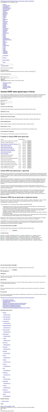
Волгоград (5, 12)
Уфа (4, 18)
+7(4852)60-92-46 (6, 392)
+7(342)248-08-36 (6, 396)
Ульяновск (5, 51)
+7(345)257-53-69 (6, 361)
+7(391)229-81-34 (6, 383)
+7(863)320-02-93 (6, 331)
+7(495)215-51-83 (6, 314)
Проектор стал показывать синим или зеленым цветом (14, 303)
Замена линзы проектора (6, 151)
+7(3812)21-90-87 (6, 379)
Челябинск (5, 19)
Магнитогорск (6, 38)
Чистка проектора (4, 153)
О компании (5, 55)
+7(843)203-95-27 (6, 357)
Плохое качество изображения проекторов (12, 306)
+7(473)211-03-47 (6, 353)
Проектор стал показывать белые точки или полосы (14, 304)
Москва (4, 4)
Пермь (4, 24)
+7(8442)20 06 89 (6, 344)
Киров (4, 35)
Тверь (4, 48)
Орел (4, 40)
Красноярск (5, 21)
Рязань (4, 44)
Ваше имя (2, 76)
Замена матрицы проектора (6, 147)
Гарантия (5, 85)
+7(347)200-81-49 (6, 370)
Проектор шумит (6, 302)
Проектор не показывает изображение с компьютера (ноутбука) (16, 307)
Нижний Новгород (7, 7)
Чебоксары (5, 53)
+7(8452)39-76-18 (6, 387)
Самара (4, 11)
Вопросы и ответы (7, 87)
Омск (5, 2)
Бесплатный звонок (4, 70)
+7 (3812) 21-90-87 (5, 65)
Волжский (5, 30)
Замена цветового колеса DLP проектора (9, 144)
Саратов (4, 22)
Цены (4, 62)
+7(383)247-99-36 (6, 336)
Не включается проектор (8, 299)
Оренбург (5, 42)
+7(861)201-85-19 (6, 349)
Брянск (4, 27)
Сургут (4, 47)
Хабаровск (5, 52)
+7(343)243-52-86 (6, 323)
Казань (4, 15)
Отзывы (4, 57)
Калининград (6, 32)
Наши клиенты (6, 60)
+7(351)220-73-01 (6, 374)
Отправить (15, 230)
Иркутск (5, 364)
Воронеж (5, 14)
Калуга (4, 34)
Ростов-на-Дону (6, 9)
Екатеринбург (6, 6)
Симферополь (6, 45)
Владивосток (6, 28)
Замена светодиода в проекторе (7, 148)
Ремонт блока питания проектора (8, 150)
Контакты (5, 88)
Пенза (4, 43)
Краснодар (5, 13)
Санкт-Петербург (6, 5)
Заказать (2, 79)
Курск (4, 36)
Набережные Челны (7, 39)
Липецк (4, 37)
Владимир (5, 29)
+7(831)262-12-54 (6, 327)
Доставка (5, 83)
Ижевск (4, 31)
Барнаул (4, 26)
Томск (4, 49)
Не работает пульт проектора (9, 300)
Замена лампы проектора (6, 145)
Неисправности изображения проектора (11, 305)
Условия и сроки (6, 86)
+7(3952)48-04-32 (6, 366)
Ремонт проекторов (7, 82)
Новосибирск (6, 10)
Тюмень (4, 17)
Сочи (4, 46)
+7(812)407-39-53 (6, 319)
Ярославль (5, 23)
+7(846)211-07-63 (6, 340)
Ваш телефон (3, 77)
